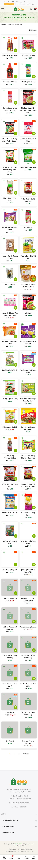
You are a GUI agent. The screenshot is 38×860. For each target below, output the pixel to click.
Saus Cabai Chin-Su (10, 82)
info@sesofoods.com (28, 2)
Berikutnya (26, 753)
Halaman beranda (6, 24)
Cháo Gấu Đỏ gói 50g (10, 513)
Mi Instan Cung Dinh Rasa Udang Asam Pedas (10, 169)
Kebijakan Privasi (11, 851)
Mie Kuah (28, 313)
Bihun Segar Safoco (28, 82)
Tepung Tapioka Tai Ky (10, 399)
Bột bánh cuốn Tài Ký (9, 370)
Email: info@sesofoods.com (20, 803)
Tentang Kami (12, 849)
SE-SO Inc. (23, 846)
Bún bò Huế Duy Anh (10, 570)
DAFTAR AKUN (9, 4)
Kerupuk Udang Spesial (28, 627)
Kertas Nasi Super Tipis (28, 167)
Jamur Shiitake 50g (10, 598)
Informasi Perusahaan (25, 849)
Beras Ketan (10, 712)
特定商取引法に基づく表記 (26, 851)
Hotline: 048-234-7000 (20, 807)
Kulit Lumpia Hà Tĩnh (10, 427)
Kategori (34, 30)
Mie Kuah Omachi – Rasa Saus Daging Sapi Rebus (28, 110)
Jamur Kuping (10, 284)
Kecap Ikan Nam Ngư (9, 55)
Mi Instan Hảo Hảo (28, 55)
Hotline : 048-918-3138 (12, 2)
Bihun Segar (28, 227)
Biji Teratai (10, 741)
